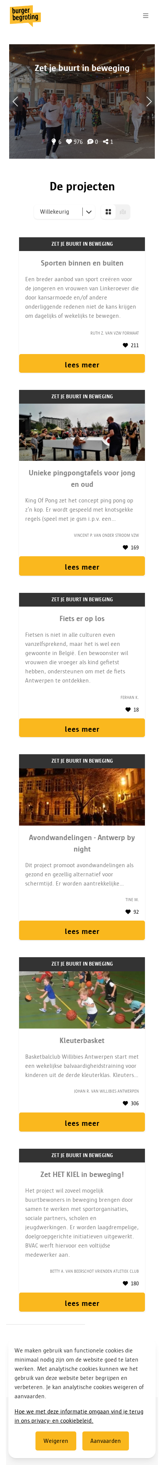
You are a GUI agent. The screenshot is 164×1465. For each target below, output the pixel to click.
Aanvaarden (105, 1441)
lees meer (82, 365)
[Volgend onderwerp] (16, 101)
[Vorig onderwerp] (148, 101)
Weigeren (55, 1441)
